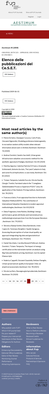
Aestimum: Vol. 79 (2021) (12, 221)
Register (31, 17)
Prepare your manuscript (11, 336)
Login (39, 17)
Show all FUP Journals (33, 12)
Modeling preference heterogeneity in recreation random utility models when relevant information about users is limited (24, 144)
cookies (4, 378)
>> (43, 281)
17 (21, 281)
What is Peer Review (34, 328)
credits (17, 378)
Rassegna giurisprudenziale (27, 271)
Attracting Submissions (11, 364)
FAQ (28, 364)
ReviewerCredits (32, 336)
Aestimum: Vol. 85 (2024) (35, 162)
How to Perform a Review (36, 331)
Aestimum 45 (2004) (10, 48)
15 (14, 281)
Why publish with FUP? (11, 328)
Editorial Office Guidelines (12, 353)
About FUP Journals (15, 12)
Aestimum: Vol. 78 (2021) (29, 267)
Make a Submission (9, 311)
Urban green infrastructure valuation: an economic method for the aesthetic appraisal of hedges (22, 158)
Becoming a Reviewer (34, 333)
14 (10, 281)
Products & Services (34, 358)
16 (17, 281)
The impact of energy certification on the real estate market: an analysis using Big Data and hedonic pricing (23, 249)
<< (3, 281)
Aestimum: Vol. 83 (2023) (24, 207)
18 (25, 281)
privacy (11, 378)
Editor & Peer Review (10, 356)
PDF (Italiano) (9, 74)
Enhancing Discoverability (12, 350)
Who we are (31, 353)
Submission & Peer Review (12, 339)
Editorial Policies (32, 356)
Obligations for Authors (11, 342)
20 (32, 281)
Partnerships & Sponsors (35, 361)
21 (36, 281)
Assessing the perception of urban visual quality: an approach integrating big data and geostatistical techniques (22, 235)
